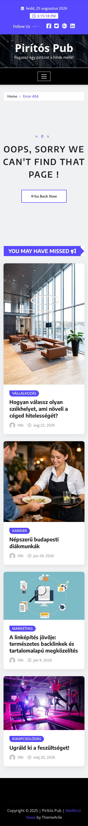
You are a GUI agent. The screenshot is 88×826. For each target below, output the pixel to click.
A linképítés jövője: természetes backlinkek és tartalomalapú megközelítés (43, 644)
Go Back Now (45, 196)
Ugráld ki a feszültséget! (39, 747)
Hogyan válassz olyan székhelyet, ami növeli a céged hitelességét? (38, 409)
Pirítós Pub (44, 47)
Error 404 (30, 96)
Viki (20, 425)
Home (12, 96)
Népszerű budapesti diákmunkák (34, 542)
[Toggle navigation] (44, 76)
